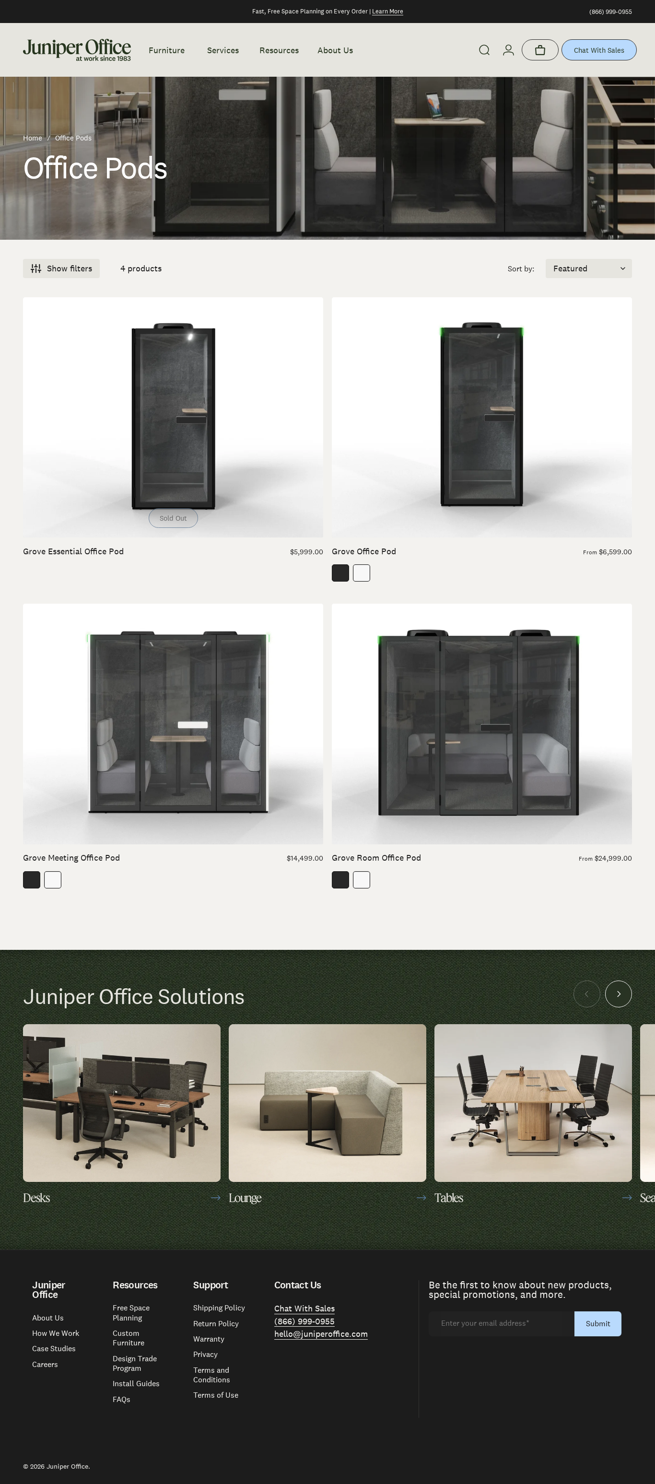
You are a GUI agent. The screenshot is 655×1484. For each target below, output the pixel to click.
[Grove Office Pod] (482, 417)
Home (32, 137)
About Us (48, 1318)
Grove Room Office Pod (376, 857)
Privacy (205, 1354)
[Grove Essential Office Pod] (173, 417)
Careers (45, 1364)
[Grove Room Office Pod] (482, 724)
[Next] (618, 994)
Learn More (387, 11)
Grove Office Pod (364, 551)
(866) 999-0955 (610, 12)
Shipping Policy (219, 1308)
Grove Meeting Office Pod (71, 857)
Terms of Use (215, 1395)
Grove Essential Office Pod (73, 551)
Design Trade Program (135, 1363)
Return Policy (216, 1324)
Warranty (208, 1339)
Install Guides (136, 1384)
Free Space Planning (131, 1312)
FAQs (121, 1399)
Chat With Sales (599, 50)
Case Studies (54, 1349)
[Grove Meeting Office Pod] (173, 724)
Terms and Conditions (211, 1375)
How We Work (55, 1333)
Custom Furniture (128, 1338)
